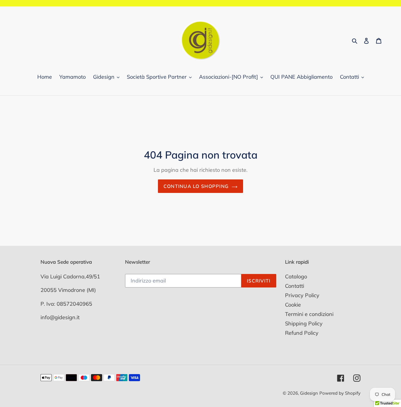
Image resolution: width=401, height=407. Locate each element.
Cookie (293, 304)
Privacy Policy (302, 295)
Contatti (294, 285)
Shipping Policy (304, 323)
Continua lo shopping (196, 186)
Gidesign (309, 393)
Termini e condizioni (309, 314)
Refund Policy (302, 332)
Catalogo (296, 276)
